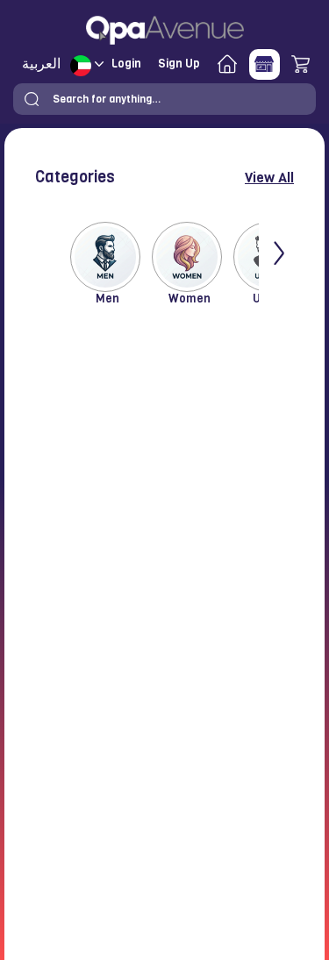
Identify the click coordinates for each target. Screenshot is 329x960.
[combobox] (164, 99)
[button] (32, 99)
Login (126, 63)
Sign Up (179, 63)
